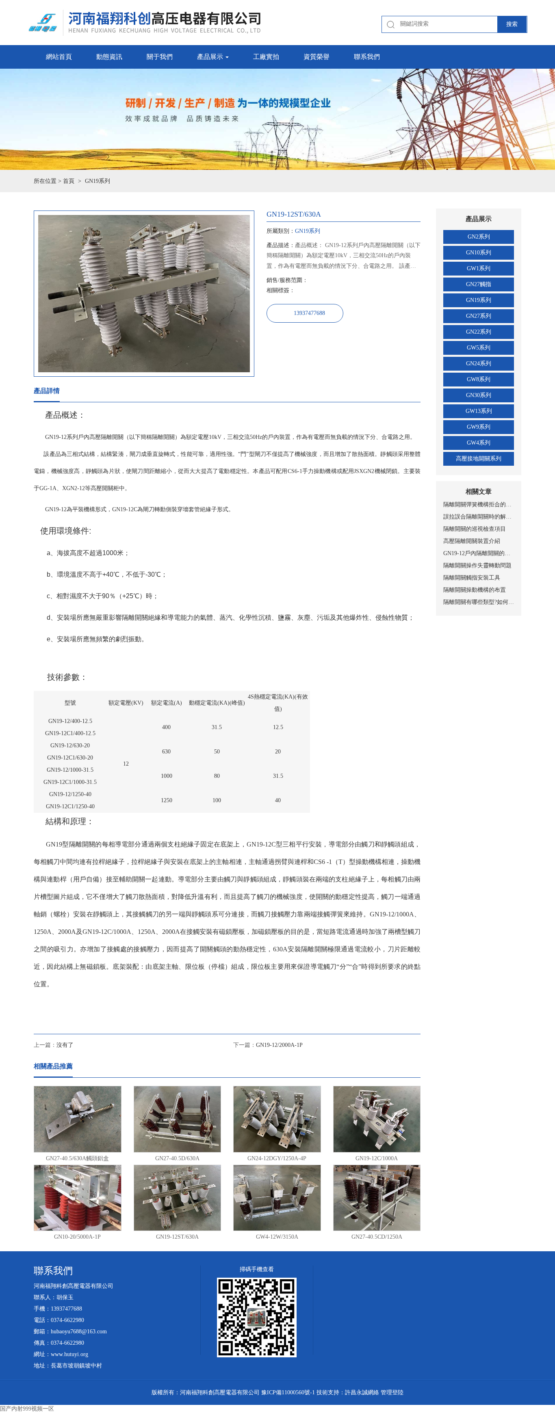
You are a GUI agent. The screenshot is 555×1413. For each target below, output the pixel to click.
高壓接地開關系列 (478, 459)
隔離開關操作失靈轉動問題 (477, 565)
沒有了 (65, 1045)
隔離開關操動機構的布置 (474, 590)
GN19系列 (478, 300)
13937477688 (309, 313)
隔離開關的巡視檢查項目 (474, 529)
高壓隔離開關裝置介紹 (471, 541)
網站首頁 (59, 56)
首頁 (68, 181)
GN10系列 (478, 253)
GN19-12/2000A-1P (279, 1045)
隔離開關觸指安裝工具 (471, 578)
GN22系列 (478, 332)
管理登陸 (392, 1392)
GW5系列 (478, 348)
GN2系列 (479, 237)
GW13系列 (479, 411)
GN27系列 (478, 316)
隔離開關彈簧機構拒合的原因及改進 (478, 504)
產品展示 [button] (211, 56)
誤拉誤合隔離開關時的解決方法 (478, 517)
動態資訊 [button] (109, 56)
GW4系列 (478, 443)
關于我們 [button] (160, 56)
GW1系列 (478, 268)
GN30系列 (478, 395)
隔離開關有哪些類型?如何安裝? (478, 602)
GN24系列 (478, 363)
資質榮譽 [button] (317, 56)
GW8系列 (478, 379)
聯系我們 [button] (367, 56)
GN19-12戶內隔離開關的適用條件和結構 (478, 553)
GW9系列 (478, 427)
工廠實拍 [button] (266, 56)
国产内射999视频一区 (27, 1409)
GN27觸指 (478, 284)
